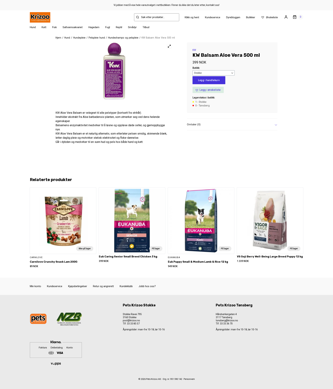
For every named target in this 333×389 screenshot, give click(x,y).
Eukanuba (174, 257)
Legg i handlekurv (209, 80)
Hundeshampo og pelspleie (123, 37)
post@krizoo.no (131, 320)
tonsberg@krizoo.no (227, 320)
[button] (208, 90)
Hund (33, 27)
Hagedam (93, 27)
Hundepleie (79, 37)
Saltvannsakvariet (73, 27)
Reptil (119, 27)
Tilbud (146, 27)
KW (194, 50)
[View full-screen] (169, 46)
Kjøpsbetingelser (77, 286)
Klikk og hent (192, 17)
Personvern (189, 379)
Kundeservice (212, 17)
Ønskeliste (271, 17)
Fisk (54, 27)
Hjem (58, 37)
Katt (44, 27)
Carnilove (36, 257)
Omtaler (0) (194, 124)
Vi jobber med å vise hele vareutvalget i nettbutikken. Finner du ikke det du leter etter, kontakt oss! (166, 5)
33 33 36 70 (226, 323)
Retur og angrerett (103, 286)
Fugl (107, 27)
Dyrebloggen (233, 17)
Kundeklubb (126, 286)
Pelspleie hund (97, 37)
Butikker (250, 17)
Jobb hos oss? (147, 286)
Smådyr (132, 27)
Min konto (35, 286)
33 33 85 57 (133, 323)
